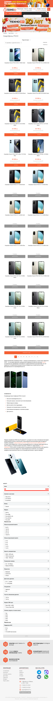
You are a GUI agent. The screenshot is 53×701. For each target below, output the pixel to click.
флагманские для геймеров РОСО (37, 442)
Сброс (26, 636)
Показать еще (26, 352)
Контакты (5, 672)
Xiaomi (43, 362)
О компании (6, 670)
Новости (21, 672)
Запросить (15, 195)
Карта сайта (6, 680)
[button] (20, 9)
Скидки (21, 674)
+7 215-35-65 (41, 10)
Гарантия (5, 677)
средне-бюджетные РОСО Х (20, 442)
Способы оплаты (7, 674)
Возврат (5, 679)
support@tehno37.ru (26, 689)
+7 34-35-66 (26, 10)
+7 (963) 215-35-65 (26, 685)
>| (37, 356)
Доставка (5, 675)
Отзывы (21, 675)
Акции (20, 670)
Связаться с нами (25, 692)
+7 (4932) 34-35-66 (26, 687)
